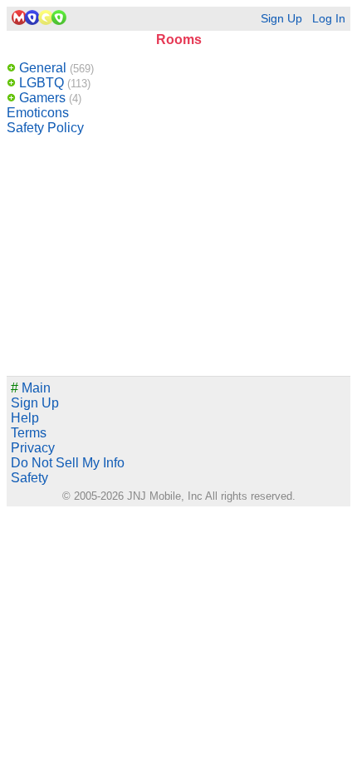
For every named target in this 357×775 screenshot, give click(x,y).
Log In (328, 18)
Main (31, 388)
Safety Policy (45, 128)
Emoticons (38, 113)
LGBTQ (53, 83)
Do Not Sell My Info (68, 463)
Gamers (48, 98)
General (55, 68)
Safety (29, 478)
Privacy (33, 448)
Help (25, 418)
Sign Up (281, 18)
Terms (28, 433)
